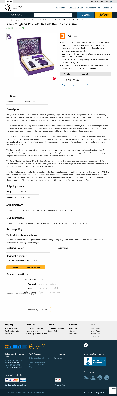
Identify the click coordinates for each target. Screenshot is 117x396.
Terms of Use (95, 334)
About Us (72, 331)
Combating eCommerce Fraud (37, 334)
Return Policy (95, 331)
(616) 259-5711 (13, 363)
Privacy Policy (95, 336)
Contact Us (107, 8)
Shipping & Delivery (75, 8)
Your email (32, 284)
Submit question (37, 309)
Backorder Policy (96, 328)
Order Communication (56, 328)
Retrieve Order (53, 331)
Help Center (60, 8)
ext (55, 288)
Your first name (30, 280)
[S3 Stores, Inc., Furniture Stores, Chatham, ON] (95, 361)
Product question (29, 292)
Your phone (32, 288)
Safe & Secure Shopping (34, 328)
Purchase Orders (93, 8)
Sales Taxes (9, 334)
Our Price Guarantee (12, 331)
